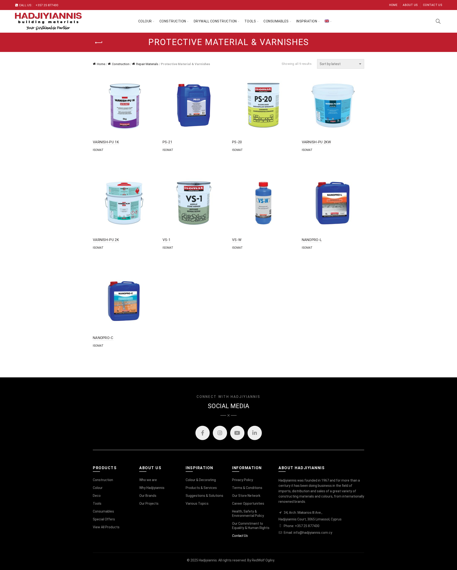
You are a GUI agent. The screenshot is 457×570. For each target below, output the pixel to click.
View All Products (106, 527)
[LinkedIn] (255, 433)
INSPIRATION (306, 21)
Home (393, 5)
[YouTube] (237, 433)
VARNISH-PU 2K (106, 240)
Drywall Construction (215, 21)
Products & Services (201, 488)
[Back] (99, 42)
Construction (172, 21)
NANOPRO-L (312, 240)
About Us (410, 5)
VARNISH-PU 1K (106, 142)
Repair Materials (147, 64)
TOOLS (250, 21)
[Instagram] (220, 433)
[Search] (438, 21)
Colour (145, 21)
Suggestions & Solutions (204, 496)
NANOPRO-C (103, 338)
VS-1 (167, 240)
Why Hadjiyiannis (151, 488)
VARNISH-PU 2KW (316, 142)
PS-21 (168, 142)
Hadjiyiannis (208, 560)
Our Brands (147, 496)
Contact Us (432, 5)
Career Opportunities (248, 503)
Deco (97, 496)
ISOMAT (98, 150)
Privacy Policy (242, 480)
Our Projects (149, 503)
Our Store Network (246, 496)
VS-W (236, 240)
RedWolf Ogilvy (263, 560)
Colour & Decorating (201, 480)
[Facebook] (202, 433)
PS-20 (237, 142)
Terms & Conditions (247, 488)
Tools (97, 503)
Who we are (148, 480)
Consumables (276, 21)
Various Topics (197, 503)
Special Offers (104, 519)
